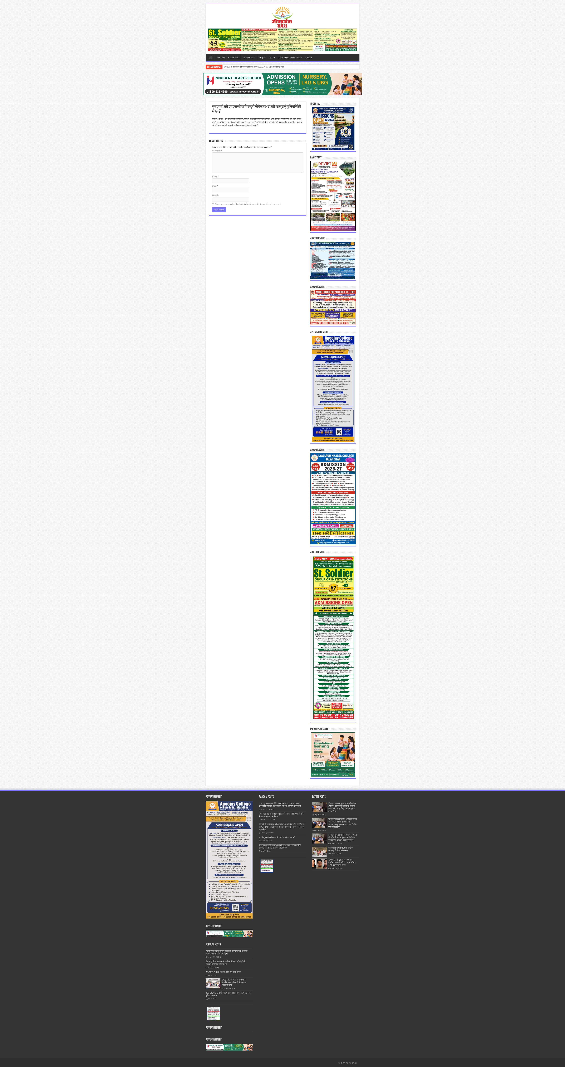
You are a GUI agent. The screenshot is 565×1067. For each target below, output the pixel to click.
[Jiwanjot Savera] (282, 16)
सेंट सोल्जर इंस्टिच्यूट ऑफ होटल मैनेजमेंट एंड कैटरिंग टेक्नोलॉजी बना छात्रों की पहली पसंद (280, 846)
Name (215, 177)
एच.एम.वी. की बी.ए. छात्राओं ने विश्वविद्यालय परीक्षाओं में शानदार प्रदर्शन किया (234, 982)
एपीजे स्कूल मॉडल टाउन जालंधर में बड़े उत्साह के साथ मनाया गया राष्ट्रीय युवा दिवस (226, 952)
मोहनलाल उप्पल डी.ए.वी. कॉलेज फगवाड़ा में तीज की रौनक (340, 849)
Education (221, 57)
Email (215, 186)
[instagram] (356, 1062)
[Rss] (339, 1062)
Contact (308, 57)
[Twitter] (344, 1062)
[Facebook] (341, 1062)
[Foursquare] (353, 1062)
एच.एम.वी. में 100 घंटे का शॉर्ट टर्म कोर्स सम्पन (223, 972)
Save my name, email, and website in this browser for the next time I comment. (248, 204)
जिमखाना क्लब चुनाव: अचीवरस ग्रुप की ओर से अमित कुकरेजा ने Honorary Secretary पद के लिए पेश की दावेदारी (342, 823)
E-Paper (262, 57)
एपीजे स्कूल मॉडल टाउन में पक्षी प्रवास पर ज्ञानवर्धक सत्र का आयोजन (247, 67)
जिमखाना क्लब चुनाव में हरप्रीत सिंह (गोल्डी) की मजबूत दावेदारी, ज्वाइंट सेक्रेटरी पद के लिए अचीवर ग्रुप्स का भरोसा (342, 807)
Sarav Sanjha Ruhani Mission (290, 57)
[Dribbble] (350, 1062)
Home (211, 57)
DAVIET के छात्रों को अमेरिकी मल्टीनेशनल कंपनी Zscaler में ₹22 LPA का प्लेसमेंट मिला (342, 862)
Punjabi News (233, 57)
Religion (272, 57)
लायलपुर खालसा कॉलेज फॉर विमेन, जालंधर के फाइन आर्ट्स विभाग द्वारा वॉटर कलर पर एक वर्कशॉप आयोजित (280, 804)
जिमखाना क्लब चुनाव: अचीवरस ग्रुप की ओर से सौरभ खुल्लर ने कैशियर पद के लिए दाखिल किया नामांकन (342, 837)
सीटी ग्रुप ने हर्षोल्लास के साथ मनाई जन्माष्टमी (277, 837)
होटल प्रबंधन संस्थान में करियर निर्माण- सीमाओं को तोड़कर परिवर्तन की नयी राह (225, 962)
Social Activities (249, 57)
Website (215, 195)
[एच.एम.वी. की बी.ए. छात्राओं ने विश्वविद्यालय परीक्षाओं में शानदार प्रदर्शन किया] (213, 983)
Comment (217, 151)
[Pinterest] (347, 1062)
